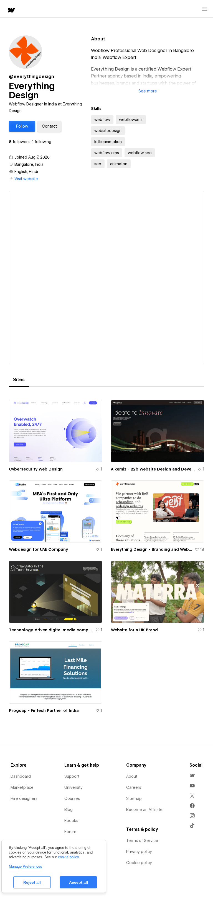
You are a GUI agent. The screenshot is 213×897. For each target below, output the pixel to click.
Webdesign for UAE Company (38, 549)
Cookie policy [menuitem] (139, 862)
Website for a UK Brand (134, 630)
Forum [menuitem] (70, 831)
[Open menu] (205, 9)
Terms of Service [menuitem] (142, 840)
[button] (22, 126)
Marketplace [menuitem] (22, 787)
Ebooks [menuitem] (71, 820)
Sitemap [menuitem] (134, 798)
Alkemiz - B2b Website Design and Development (153, 469)
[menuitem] (192, 776)
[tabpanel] (106, 556)
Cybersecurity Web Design (36, 469)
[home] (11, 10)
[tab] (19, 380)
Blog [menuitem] (68, 809)
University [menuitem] (73, 787)
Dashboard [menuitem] (21, 776)
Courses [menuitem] (72, 798)
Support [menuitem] (71, 776)
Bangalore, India (29, 164)
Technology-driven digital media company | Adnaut (51, 630)
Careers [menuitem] (133, 787)
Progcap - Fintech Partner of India (44, 710)
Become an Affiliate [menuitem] (144, 809)
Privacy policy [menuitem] (139, 851)
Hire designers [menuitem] (24, 798)
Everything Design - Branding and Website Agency (151, 549)
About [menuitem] (131, 776)
